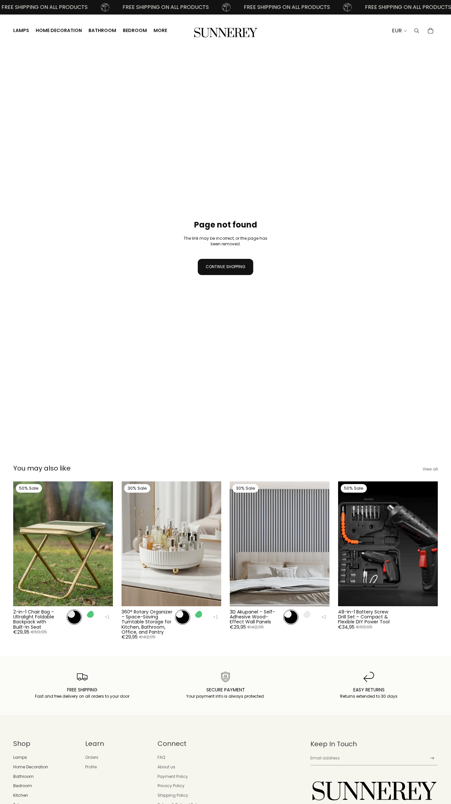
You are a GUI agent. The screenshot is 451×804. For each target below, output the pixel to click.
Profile (91, 767)
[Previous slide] (23, 543)
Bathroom (23, 776)
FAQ (161, 757)
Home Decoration (30, 767)
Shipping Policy (172, 795)
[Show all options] (107, 617)
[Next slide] (103, 543)
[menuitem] (160, 30)
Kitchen (20, 795)
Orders (91, 757)
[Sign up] (432, 758)
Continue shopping (225, 266)
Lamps (20, 757)
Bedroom (22, 785)
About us (166, 767)
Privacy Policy (171, 785)
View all (430, 469)
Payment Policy (172, 776)
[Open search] (416, 30)
